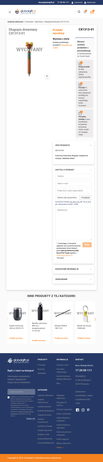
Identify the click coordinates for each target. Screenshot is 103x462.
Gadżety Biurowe (44, 407)
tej (30, 414)
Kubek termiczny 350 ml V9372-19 (16, 327)
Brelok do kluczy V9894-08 (84, 327)
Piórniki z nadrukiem (64, 409)
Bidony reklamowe (64, 443)
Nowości (41, 369)
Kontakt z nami (62, 365)
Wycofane (39, 22)
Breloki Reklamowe (45, 439)
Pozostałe (29, 22)
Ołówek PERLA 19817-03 (61, 327)
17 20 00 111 (63, 2)
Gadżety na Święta (45, 426)
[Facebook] (77, 410)
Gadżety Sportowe (45, 430)
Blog (58, 383)
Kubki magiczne (63, 439)
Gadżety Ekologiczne (46, 411)
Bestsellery (42, 373)
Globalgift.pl (29, 458)
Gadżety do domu (45, 415)
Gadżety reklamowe (15, 22)
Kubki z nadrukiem (64, 414)
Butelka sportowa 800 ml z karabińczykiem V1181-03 (39, 327)
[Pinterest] (88, 410)
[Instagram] (83, 410)
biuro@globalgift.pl (46, 2)
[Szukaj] (79, 11)
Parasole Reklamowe (46, 443)
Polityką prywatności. (64, 255)
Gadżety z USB (43, 434)
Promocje (41, 365)
